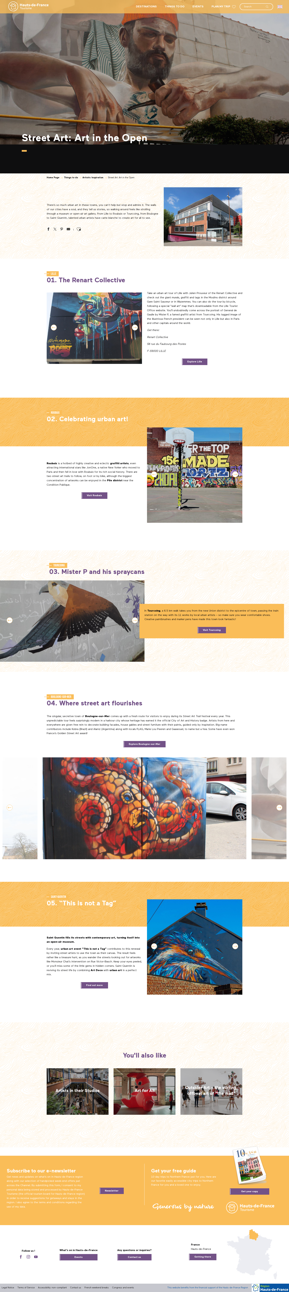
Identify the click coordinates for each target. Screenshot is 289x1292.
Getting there (202, 1257)
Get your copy (249, 1191)
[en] (280, 6)
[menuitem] (26, 7)
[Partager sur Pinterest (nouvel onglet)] (61, 229)
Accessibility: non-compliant (52, 1288)
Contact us (134, 1257)
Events (78, 1257)
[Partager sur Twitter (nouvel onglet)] (55, 229)
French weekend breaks (96, 1288)
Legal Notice (8, 1288)
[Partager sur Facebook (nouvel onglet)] (48, 229)
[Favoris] (234, 7)
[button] (256, 5)
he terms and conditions (50, 1202)
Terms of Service (26, 1288)
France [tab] (195, 1245)
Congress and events (123, 1288)
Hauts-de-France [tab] (201, 1249)
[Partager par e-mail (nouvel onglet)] (68, 229)
